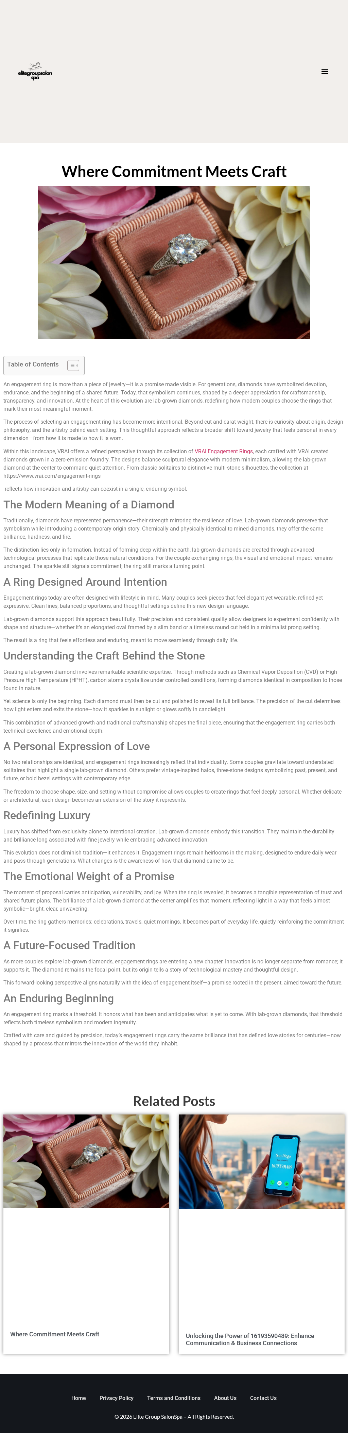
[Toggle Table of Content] (69, 365)
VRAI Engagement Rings (224, 451)
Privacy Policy (117, 1398)
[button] (325, 71)
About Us (225, 1398)
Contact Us (263, 1398)
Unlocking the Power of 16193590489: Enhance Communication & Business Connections (250, 1339)
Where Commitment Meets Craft (54, 1334)
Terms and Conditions (174, 1398)
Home (78, 1398)
